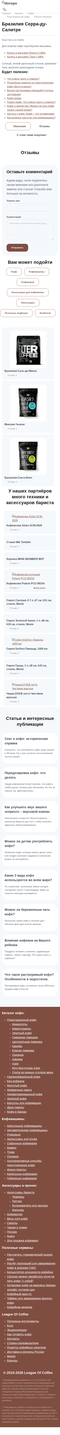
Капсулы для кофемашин (24, 1103)
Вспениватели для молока (30, 1205)
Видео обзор (39, 588)
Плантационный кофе (18, 16)
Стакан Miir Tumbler (18, 542)
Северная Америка (25, 1037)
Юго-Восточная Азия (26, 1068)
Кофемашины (36, 271)
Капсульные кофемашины (24, 1126)
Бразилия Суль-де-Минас (20, 371)
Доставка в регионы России (25, 1352)
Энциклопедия (17, 1330)
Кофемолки (14, 1214)
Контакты (13, 1338)
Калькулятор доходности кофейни (30, 1272)
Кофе (31, 13)
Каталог (19, 13)
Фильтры (18, 1210)
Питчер (17, 1201)
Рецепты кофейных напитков (26, 1347)
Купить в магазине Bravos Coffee (26, 53)
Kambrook (45, 313)
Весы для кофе (17, 1218)
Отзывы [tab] (44, 126)
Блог (10, 1325)
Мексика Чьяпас (14, 424)
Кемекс (11, 1147)
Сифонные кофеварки (22, 1143)
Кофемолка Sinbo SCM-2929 (24, 525)
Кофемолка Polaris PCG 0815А (25, 583)
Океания (18, 1055)
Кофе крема (14, 98)
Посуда (12, 1231)
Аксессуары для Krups (22, 1139)
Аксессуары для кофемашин (28, 292)
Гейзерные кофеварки (22, 1178)
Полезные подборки (16, 313)
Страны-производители (23, 1343)
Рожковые (13, 1134)
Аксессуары (28, 302)
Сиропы (12, 1223)
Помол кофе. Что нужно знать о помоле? (31, 102)
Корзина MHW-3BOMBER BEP (25, 559)
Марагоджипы (21, 1028)
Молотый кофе (17, 1085)
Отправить (17, 247)
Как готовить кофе (19, 1334)
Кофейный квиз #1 (19, 1294)
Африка (17, 1059)
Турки (11, 1152)
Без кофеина (15, 1081)
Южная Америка (43, 16)
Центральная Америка (27, 1041)
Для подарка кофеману (22, 1240)
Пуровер (13, 1156)
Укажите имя (13, 200)
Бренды (12, 1360)
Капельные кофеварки (22, 1174)
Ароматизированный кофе (24, 1094)
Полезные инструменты (23, 1321)
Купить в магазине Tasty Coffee (25, 56)
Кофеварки (27, 282)
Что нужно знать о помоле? (23, 78)
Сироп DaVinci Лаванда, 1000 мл (27, 648)
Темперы (18, 1196)
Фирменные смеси (19, 1090)
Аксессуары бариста (20, 1192)
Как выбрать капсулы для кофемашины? (31, 117)
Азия (15, 1063)
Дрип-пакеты (15, 1107)
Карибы (17, 1046)
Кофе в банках (17, 1111)
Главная (6, 13)
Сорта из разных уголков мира (32, 1072)
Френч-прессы (16, 1169)
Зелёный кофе (17, 1098)
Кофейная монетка (19, 1307)
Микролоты (19, 1024)
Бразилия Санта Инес (18, 477)
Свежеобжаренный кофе (23, 1076)
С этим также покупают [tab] (32, 135)
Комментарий (14, 217)
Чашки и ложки (17, 1227)
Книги (11, 1236)
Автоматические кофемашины (27, 1130)
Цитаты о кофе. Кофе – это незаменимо (30, 113)
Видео (11, 1356)
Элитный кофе (22, 1033)
